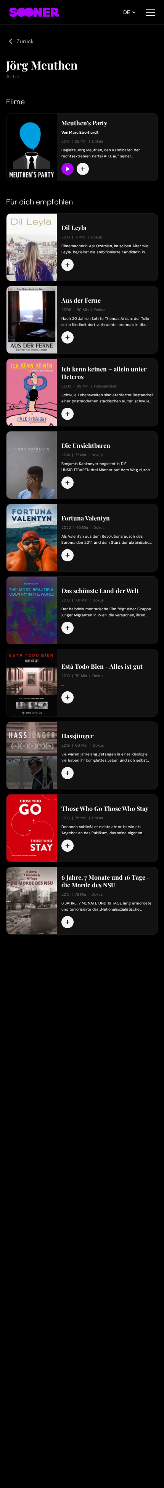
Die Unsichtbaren (85, 445)
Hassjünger (77, 736)
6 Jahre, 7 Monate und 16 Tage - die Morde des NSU (105, 881)
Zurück (25, 41)
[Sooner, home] (34, 12)
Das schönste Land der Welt (100, 591)
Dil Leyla (73, 228)
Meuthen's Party (84, 123)
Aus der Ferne (81, 300)
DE (126, 12)
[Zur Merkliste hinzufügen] (83, 169)
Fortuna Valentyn (85, 518)
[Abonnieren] (67, 169)
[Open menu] (150, 12)
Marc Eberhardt (83, 132)
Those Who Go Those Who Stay (104, 808)
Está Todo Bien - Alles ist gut (102, 666)
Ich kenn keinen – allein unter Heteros (103, 373)
